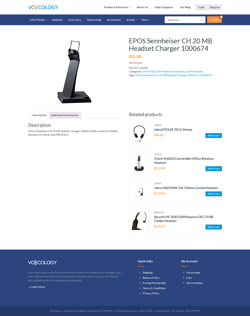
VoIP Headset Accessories (171, 71)
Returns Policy (151, 277)
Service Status (194, 282)
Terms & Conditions (154, 288)
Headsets (57, 19)
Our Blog (185, 7)
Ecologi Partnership (154, 282)
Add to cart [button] (214, 135)
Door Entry (74, 19)
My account (193, 272)
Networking (94, 19)
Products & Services (116, 7)
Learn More (38, 286)
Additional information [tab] (64, 115)
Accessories (114, 19)
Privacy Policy (151, 293)
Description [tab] (39, 115)
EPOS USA (149, 71)
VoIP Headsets (195, 71)
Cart (189, 277)
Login (201, 7)
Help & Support (164, 7)
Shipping (148, 272)
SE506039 (205, 75)
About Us (142, 7)
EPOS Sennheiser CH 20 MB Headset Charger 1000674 (167, 75)
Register (215, 7)
